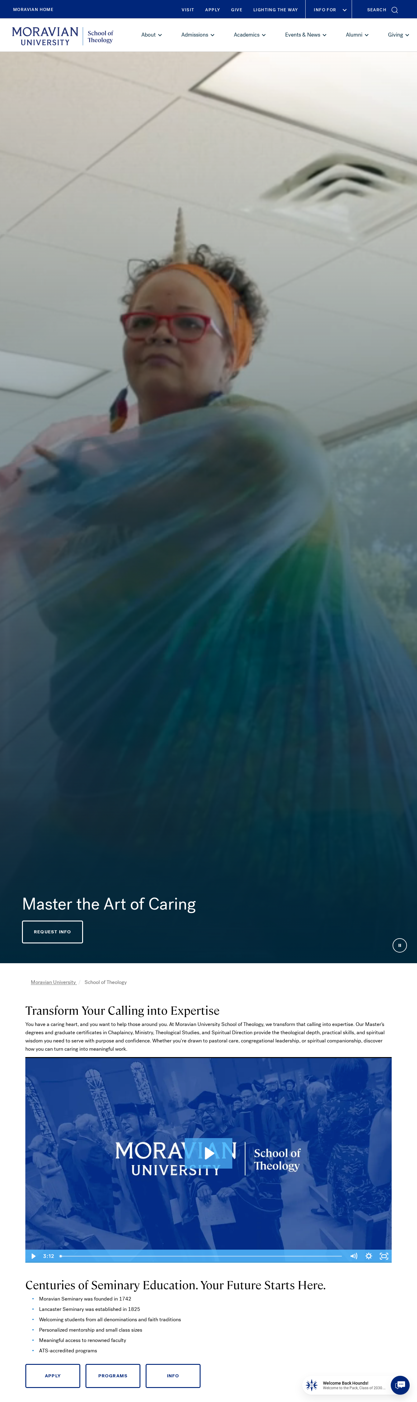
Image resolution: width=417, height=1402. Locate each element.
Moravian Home (33, 9)
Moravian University (54, 982)
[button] (384, 9)
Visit (188, 10)
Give (236, 10)
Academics (246, 34)
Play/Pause (400, 945)
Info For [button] (325, 10)
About (148, 34)
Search (376, 10)
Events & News (302, 34)
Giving (395, 34)
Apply (212, 10)
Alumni (354, 34)
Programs (113, 1376)
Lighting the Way (275, 10)
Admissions (194, 34)
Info (173, 1376)
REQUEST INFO (52, 932)
